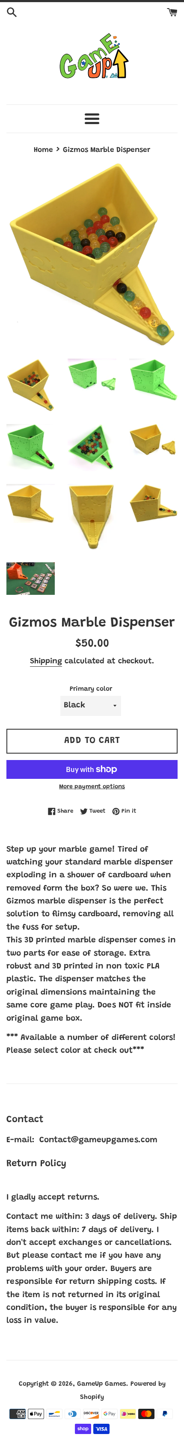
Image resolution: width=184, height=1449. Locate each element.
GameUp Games (101, 1384)
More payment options (92, 787)
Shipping (46, 661)
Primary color (91, 689)
